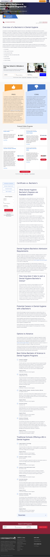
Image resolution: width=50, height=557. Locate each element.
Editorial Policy (20, 542)
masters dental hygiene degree (23, 342)
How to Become (37, 539)
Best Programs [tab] (8, 191)
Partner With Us (20, 546)
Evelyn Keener (45, 22)
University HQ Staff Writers (10, 22)
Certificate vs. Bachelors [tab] (8, 183)
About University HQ (21, 539)
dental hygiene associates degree (40, 260)
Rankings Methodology (21, 543)
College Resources (37, 541)
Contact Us (19, 545)
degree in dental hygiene (15, 110)
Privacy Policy (20, 549)
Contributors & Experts (21, 541)
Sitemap (18, 547)
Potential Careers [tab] (8, 188)
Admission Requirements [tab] (8, 186)
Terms (18, 550)
